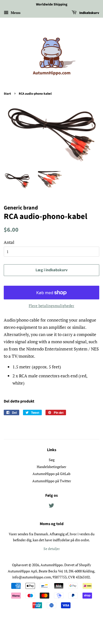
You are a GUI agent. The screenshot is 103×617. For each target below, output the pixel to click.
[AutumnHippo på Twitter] (51, 506)
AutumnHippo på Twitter (51, 481)
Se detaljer (52, 548)
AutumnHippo (51, 564)
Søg (51, 459)
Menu (15, 12)
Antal (9, 242)
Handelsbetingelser (51, 466)
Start (7, 93)
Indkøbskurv (88, 12)
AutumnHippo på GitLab (51, 473)
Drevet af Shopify (77, 564)
